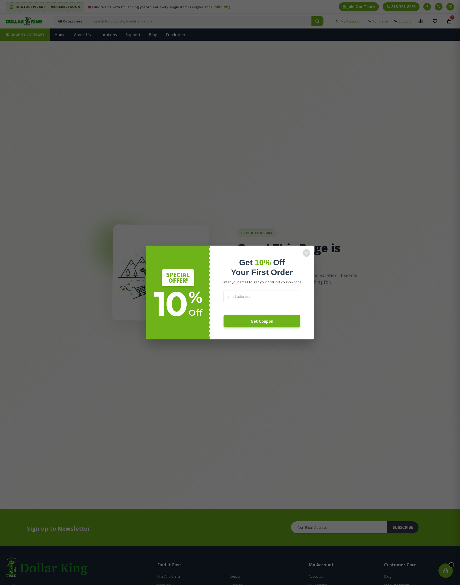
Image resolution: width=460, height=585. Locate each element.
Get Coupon (262, 321)
